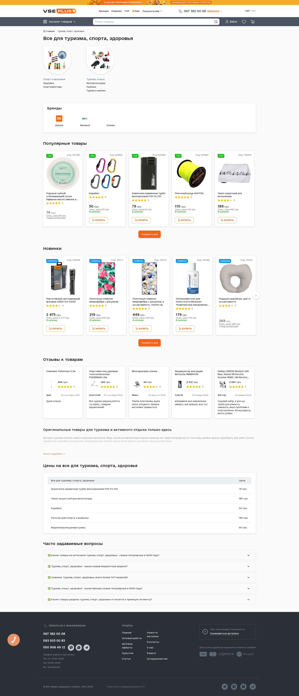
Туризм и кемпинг (96, 91)
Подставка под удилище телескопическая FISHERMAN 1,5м (103, 374)
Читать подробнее (52, 453)
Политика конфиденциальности (126, 686)
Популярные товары (65, 143)
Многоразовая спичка (144, 371)
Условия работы (132, 638)
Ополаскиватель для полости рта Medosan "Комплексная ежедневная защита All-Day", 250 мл (191, 302)
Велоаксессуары (95, 83)
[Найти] (215, 22)
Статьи (126, 658)
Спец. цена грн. (56, 216)
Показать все (149, 234)
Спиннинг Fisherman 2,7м (60, 371)
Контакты (153, 642)
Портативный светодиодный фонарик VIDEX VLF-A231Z (63, 300)
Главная (50, 31)
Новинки (116, 11)
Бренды (104, 11)
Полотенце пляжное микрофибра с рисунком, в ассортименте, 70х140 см (148, 301)
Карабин (94, 193)
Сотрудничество (157, 658)
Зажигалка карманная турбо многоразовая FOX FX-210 (148, 195)
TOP (126, 11)
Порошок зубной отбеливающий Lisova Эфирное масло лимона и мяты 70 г (61, 196)
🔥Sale (136, 11)
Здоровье (48, 83)
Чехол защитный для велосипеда (230, 195)
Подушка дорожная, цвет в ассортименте (234, 300)
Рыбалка (91, 87)
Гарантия (127, 653)
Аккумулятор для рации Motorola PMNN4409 (189, 373)
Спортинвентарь (52, 87)
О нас (150, 647)
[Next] (256, 295)
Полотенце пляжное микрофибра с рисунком (103, 300)
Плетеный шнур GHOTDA (189, 193)
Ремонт (151, 653)
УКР (247, 11)
